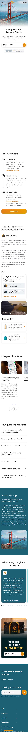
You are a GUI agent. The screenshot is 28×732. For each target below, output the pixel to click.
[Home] (14, 2)
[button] (11, 199)
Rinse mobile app (8, 730)
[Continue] (24, 692)
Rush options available (12, 201)
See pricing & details (8, 296)
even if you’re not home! (12, 170)
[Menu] (2, 2)
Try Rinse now (14, 211)
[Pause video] (25, 313)
